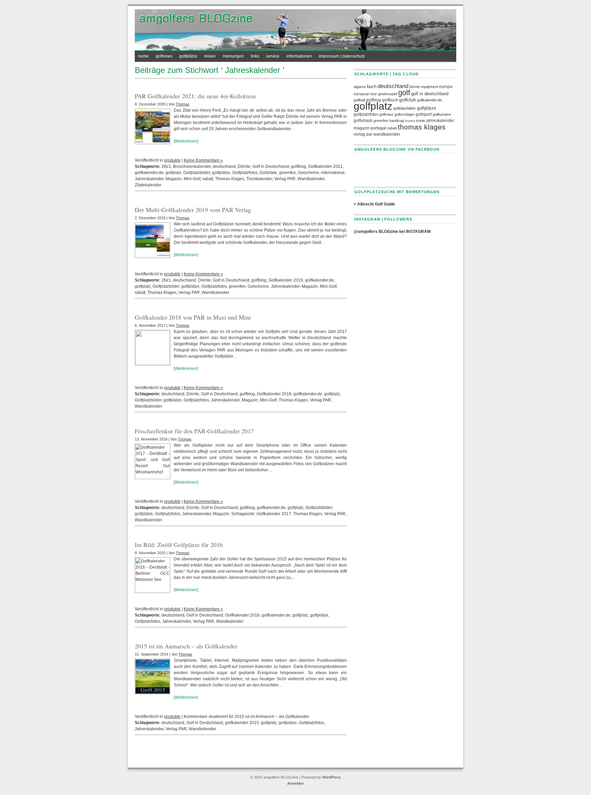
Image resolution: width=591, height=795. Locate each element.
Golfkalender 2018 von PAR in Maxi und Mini (193, 317)
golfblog (298, 166)
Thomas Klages (229, 178)
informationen (299, 56)
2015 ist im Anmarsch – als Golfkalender (186, 646)
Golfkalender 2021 (325, 166)
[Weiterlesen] (186, 141)
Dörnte (244, 166)
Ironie (420, 121)
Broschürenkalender (192, 166)
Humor (410, 121)
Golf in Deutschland (270, 166)
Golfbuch (390, 100)
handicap (396, 121)
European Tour (365, 94)
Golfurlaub (363, 120)
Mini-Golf (192, 178)
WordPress (331, 777)
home (143, 56)
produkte (172, 160)
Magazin (174, 178)
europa (445, 86)
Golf (404, 92)
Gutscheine (308, 172)
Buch (372, 86)
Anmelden (295, 783)
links (255, 56)
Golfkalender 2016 (242, 615)
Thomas (182, 104)
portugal (378, 128)
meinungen (233, 56)
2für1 (166, 166)
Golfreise (386, 114)
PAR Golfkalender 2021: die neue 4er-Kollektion (195, 96)
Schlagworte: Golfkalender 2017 (261, 513)
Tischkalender (259, 178)
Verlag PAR (285, 178)
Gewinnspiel (387, 94)
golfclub (407, 99)
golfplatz (173, 172)
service (272, 56)
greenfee (287, 172)
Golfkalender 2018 (274, 394)
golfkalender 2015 (242, 722)
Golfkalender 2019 (285, 280)
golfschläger (404, 114)
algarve (360, 87)
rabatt (207, 178)
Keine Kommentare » (203, 160)
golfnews (164, 56)
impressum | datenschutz (342, 56)
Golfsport (424, 114)
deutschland (224, 166)
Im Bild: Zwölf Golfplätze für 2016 (179, 545)
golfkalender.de (149, 172)
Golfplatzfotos (245, 172)
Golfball (359, 100)
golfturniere (442, 114)
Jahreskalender (149, 178)
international (332, 172)
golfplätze (188, 56)
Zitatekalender (148, 185)
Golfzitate (268, 172)
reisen (210, 56)
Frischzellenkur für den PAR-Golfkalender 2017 (194, 431)
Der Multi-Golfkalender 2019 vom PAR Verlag (193, 210)
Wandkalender (311, 178)
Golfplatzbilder (196, 172)
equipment (429, 87)
